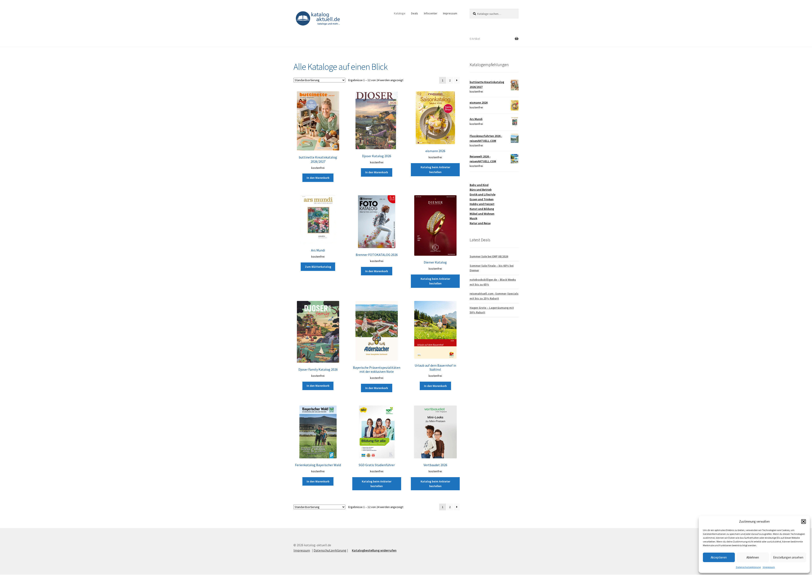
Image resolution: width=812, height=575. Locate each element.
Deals (414, 13)
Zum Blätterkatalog (318, 267)
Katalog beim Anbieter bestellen (435, 169)
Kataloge (399, 13)
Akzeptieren (719, 557)
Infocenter (430, 13)
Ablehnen (752, 557)
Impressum (769, 567)
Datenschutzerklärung (748, 567)
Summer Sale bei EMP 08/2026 (489, 256)
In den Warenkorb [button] (318, 178)
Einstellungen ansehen (788, 557)
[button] (803, 521)
